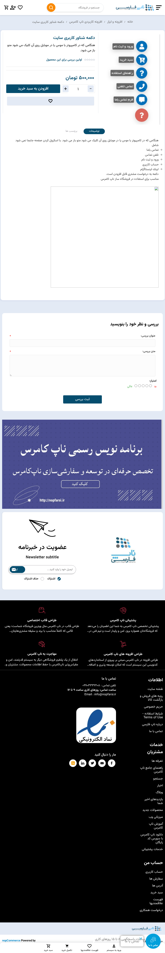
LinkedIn (82, 763)
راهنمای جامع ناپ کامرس (151, 769)
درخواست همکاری (151, 910)
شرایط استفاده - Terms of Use (152, 715)
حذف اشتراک (31, 579)
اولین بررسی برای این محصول (64, 59)
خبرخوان (73, 763)
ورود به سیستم (114, 950)
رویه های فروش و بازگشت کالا (151, 698)
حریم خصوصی (153, 706)
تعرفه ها (157, 761)
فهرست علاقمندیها (156, 901)
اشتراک (51, 579)
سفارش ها (156, 878)
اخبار (160, 785)
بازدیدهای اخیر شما (153, 801)
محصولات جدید (152, 810)
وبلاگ (159, 792)
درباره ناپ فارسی (152, 724)
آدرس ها (157, 885)
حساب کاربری (154, 871)
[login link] (13, 7)
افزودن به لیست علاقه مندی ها (50, 101)
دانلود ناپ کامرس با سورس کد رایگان (152, 838)
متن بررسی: (148, 351)
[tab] (94, 131)
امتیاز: (152, 381)
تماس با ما (156, 731)
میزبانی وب (156, 817)
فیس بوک (111, 763)
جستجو (51, 7)
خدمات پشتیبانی (152, 849)
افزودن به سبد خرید (33, 89)
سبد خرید (156, 892)
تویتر (92, 763)
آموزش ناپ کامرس (156, 825)
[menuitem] (151, 689)
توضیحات (94, 131)
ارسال (15, 569)
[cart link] (6, 7)
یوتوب (102, 763)
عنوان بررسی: (148, 336)
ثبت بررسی (82, 399)
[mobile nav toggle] (158, 7)
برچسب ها (71, 131)
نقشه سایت (155, 689)
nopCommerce (11, 940)
